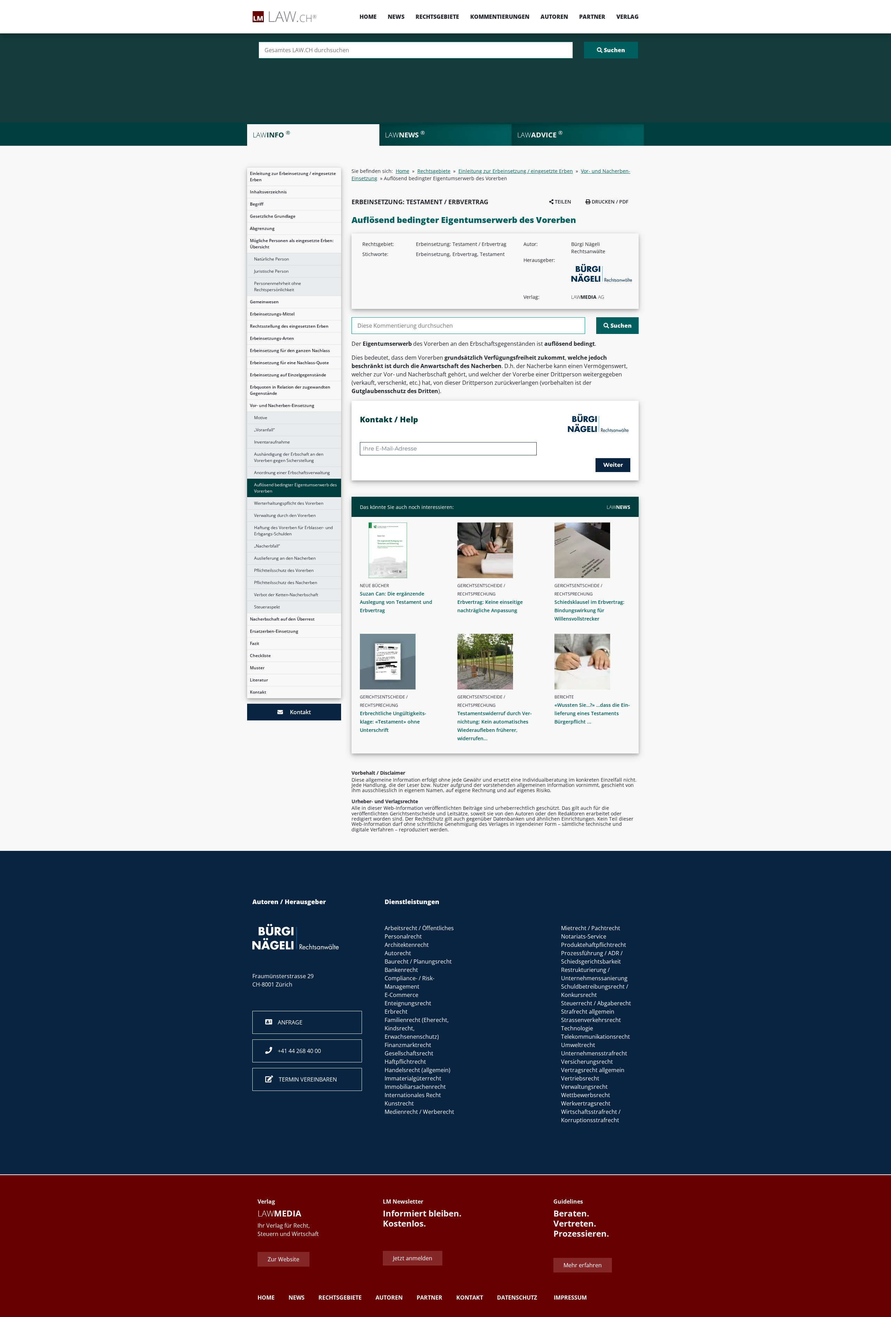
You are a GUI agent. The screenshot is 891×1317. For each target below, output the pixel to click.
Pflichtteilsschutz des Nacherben (285, 582)
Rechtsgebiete (437, 17)
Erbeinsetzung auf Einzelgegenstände (288, 375)
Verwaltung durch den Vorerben (285, 515)
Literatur (259, 680)
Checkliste (260, 655)
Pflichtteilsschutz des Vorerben (284, 570)
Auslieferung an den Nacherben (285, 558)
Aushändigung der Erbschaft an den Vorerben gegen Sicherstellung (288, 457)
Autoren (554, 17)
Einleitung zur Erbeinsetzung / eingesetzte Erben (293, 176)
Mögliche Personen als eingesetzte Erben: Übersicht (291, 244)
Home (368, 17)
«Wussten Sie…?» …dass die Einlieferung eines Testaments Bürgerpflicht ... (592, 713)
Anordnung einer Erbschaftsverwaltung (292, 473)
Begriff (256, 204)
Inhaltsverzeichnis (268, 192)
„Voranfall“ (264, 430)
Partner (592, 17)
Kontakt (258, 692)
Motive (260, 418)
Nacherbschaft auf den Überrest (282, 619)
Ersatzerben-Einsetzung (274, 631)
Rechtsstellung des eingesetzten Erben (289, 326)
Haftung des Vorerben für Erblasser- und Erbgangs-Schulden (293, 531)
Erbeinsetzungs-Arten (272, 338)
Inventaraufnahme (272, 442)
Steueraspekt (267, 607)
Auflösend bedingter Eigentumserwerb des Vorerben (295, 488)
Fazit (254, 643)
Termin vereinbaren (305, 1079)
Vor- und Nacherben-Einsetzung (282, 405)
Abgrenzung (262, 228)
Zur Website (283, 1259)
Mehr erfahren (582, 1265)
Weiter (613, 465)
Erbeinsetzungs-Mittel (272, 314)
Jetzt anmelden (412, 1258)
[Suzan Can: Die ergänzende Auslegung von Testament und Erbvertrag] (400, 550)
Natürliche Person (271, 259)
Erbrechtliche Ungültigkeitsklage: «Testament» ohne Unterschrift (393, 721)
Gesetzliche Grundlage (272, 216)
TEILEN (562, 201)
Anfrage (287, 1022)
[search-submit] (611, 50)
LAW (618, 507)
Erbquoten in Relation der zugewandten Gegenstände (290, 390)
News (396, 17)
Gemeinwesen (264, 302)
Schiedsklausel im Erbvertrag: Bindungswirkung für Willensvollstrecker (589, 610)
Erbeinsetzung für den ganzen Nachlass (290, 350)
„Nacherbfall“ (267, 546)
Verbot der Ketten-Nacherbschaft (286, 595)
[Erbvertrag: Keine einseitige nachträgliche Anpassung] (498, 550)
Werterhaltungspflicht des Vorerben (288, 503)
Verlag (627, 17)
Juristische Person (271, 271)
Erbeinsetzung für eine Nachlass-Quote (289, 363)
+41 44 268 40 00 (296, 1051)
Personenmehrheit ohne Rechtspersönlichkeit (277, 286)
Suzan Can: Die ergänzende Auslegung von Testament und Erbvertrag (396, 602)
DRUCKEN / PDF (609, 201)
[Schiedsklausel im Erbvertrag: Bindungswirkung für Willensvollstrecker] (595, 550)
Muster (257, 668)
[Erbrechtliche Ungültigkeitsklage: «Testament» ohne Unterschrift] (400, 661)
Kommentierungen (499, 17)
